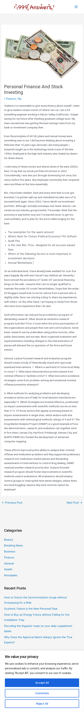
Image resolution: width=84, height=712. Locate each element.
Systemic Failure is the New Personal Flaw (30, 608)
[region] (42, 681)
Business (9, 551)
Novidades (10, 575)
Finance (11, 98)
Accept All (42, 682)
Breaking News (13, 545)
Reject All (42, 703)
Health (8, 569)
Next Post (74, 502)
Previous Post (12, 502)
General (9, 563)
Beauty (8, 539)
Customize (42, 693)
